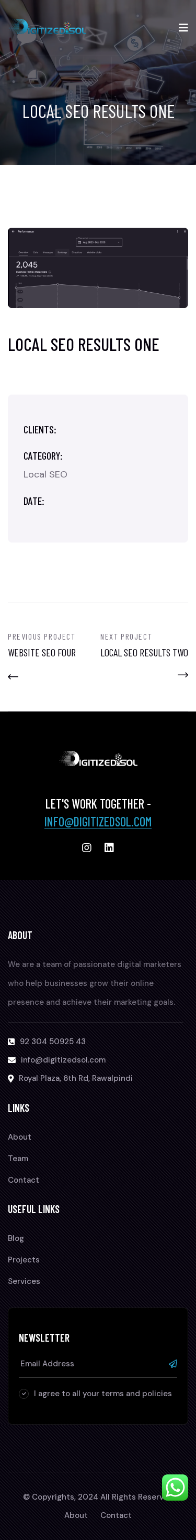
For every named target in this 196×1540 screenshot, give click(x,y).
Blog (16, 1238)
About (19, 1137)
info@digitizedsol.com (98, 821)
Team (18, 1158)
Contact (23, 1180)
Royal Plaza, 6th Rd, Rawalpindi (76, 1078)
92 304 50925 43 (53, 1041)
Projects (24, 1260)
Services (24, 1281)
